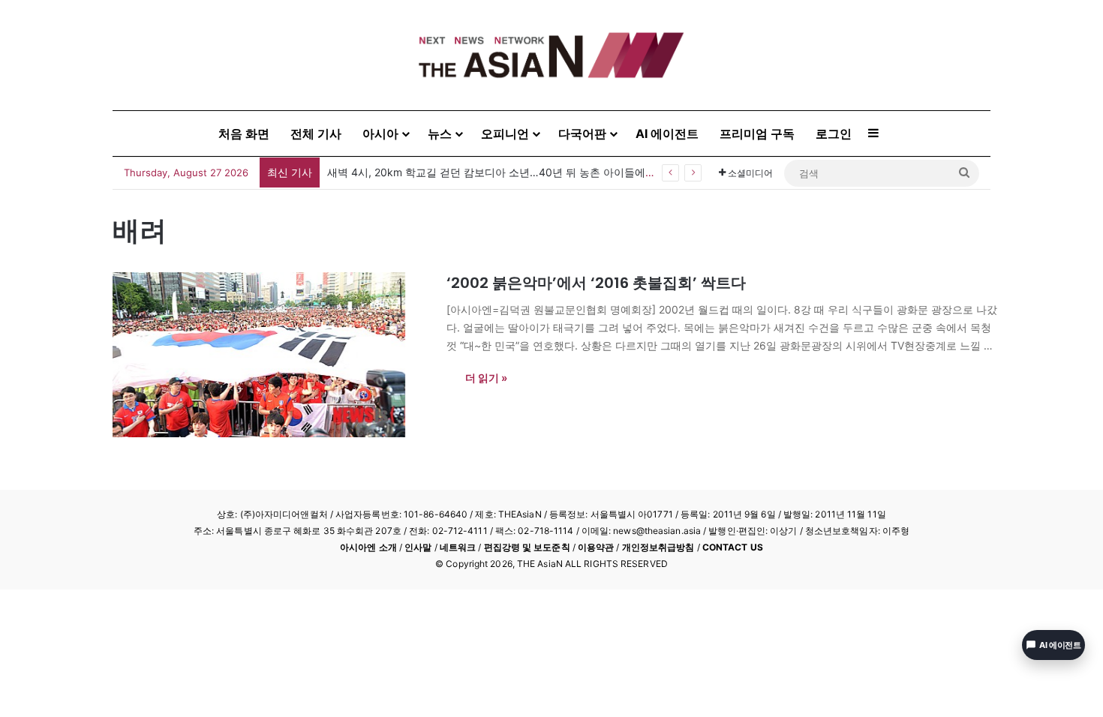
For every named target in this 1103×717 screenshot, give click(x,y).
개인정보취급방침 (658, 547)
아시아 (380, 133)
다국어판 (582, 133)
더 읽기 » (486, 377)
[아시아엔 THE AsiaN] (551, 55)
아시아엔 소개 (368, 547)
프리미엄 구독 (757, 133)
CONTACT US (732, 547)
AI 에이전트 (667, 133)
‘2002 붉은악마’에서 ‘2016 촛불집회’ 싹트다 (596, 282)
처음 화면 (243, 133)
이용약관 (596, 547)
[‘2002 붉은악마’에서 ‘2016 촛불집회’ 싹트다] (270, 354)
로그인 (834, 133)
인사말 (417, 547)
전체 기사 (315, 133)
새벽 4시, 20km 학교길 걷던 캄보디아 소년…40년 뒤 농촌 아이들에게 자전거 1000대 (528, 172)
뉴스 (440, 133)
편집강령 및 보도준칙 (527, 547)
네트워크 (458, 547)
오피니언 (505, 133)
